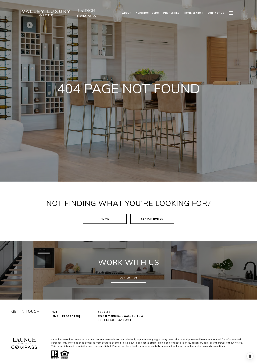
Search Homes (152, 218)
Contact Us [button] (128, 277)
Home (105, 218)
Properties (171, 13)
